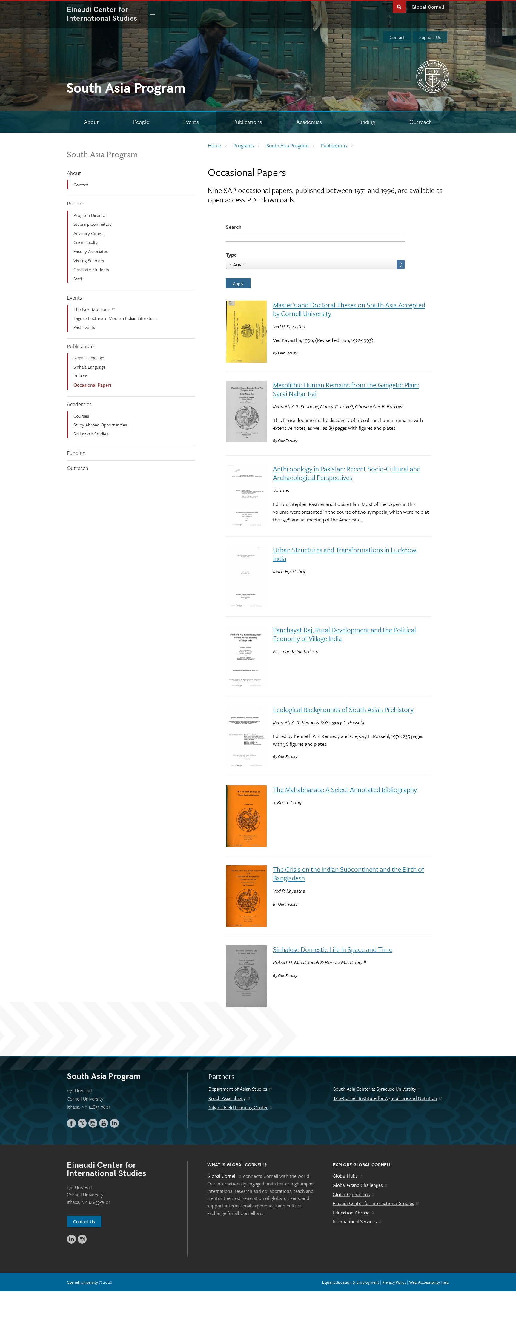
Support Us (430, 37)
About (74, 173)
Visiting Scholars (88, 260)
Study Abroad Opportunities (100, 424)
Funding (76, 453)
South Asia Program (102, 154)
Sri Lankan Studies (90, 433)
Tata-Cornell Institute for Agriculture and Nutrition (385, 1098)
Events (74, 297)
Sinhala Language (89, 366)
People (74, 203)
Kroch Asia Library (226, 1098)
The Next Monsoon (91, 309)
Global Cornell (427, 7)
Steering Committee (92, 224)
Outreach (77, 468)
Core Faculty (85, 242)
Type (231, 254)
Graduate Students (91, 269)
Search (234, 227)
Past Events (84, 327)
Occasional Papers (92, 385)
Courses (81, 415)
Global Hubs (345, 1175)
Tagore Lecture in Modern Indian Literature (115, 318)
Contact (397, 37)
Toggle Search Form (399, 6)
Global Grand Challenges (358, 1185)
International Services (355, 1221)
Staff (77, 278)
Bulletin (80, 375)
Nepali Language (88, 357)
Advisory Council (89, 233)
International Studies (105, 14)
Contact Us (84, 1221)
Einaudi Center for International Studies (373, 1203)
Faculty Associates (90, 251)
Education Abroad (351, 1212)
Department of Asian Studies (237, 1088)
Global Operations (351, 1194)
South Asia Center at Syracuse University (374, 1088)
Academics (79, 404)
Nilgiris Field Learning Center (238, 1107)
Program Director (90, 215)
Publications (80, 346)
